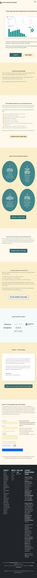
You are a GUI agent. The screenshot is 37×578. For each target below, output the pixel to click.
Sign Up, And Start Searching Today (18, 386)
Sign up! (15, 54)
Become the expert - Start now (18, 250)
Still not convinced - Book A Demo (18, 297)
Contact (13, 475)
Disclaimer (13, 472)
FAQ (12, 473)
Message (4, 434)
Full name (4, 420)
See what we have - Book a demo (18, 136)
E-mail (3, 426)
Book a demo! (28, 54)
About (12, 476)
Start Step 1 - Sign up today (18, 217)
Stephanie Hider (14, 562)
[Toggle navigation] (35, 2)
